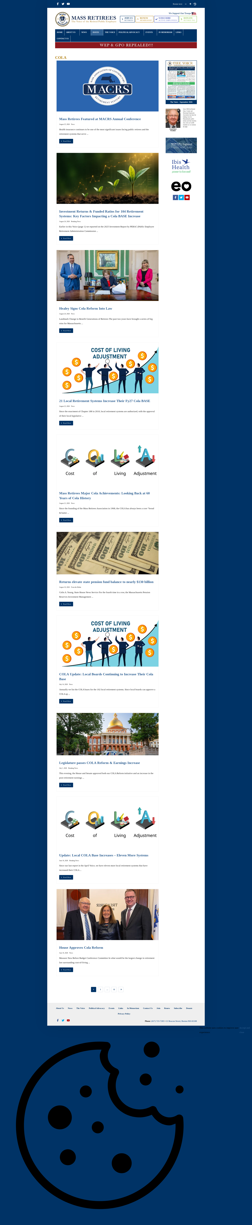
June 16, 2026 (63, 861)
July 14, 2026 (63, 684)
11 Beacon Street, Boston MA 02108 (181, 1021)
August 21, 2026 (64, 503)
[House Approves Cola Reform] (108, 914)
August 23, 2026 (64, 406)
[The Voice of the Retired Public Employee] (86, 19)
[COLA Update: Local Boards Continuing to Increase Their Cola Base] (108, 641)
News (73, 124)
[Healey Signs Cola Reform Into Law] (108, 275)
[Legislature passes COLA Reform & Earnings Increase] (108, 734)
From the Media (76, 587)
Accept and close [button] (244, 1030)
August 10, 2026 (64, 587)
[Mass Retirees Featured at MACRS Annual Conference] (108, 86)
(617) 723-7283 (157, 1021)
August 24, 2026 (64, 221)
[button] (57, 4)
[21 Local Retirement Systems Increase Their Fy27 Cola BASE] (108, 367)
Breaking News (76, 221)
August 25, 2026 (64, 124)
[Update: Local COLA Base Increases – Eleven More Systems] (108, 822)
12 (114, 989)
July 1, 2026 (63, 768)
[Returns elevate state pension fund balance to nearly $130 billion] (108, 553)
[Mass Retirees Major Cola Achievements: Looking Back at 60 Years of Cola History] (108, 460)
